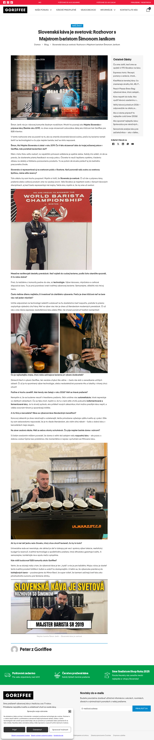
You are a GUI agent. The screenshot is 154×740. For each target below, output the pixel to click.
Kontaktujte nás (58, 735)
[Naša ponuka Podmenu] (51, 10)
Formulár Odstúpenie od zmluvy (78, 735)
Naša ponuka (42, 10)
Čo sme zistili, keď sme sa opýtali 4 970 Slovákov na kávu (127, 66)
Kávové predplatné (66, 10)
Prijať (14, 730)
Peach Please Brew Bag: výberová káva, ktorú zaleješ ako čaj (125, 90)
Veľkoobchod (88, 10)
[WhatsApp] (127, 144)
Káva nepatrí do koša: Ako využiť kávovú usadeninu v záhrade (125, 98)
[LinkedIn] (123, 144)
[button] (70, 711)
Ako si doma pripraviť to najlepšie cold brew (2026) (125, 115)
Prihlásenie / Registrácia (141, 2)
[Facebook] (113, 144)
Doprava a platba (119, 735)
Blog (46, 44)
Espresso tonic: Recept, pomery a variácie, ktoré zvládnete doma (124, 74)
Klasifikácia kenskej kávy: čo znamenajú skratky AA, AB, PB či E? (126, 82)
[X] (118, 144)
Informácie (106, 10)
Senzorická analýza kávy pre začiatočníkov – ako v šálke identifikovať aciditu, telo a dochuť (125, 131)
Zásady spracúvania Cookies (20, 735)
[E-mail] (132, 144)
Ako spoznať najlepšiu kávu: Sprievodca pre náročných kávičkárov (125, 123)
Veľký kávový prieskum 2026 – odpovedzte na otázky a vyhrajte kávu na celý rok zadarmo (126, 106)
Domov (37, 44)
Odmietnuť (37, 730)
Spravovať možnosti (60, 730)
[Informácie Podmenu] (115, 10)
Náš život (77, 25)
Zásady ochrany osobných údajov (41, 735)
